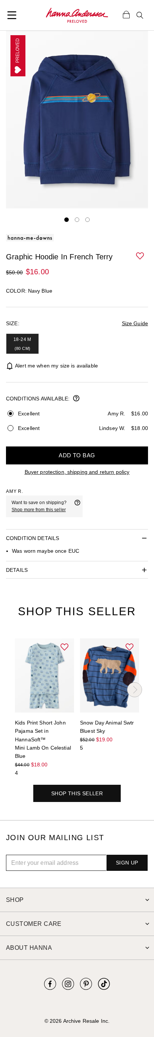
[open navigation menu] (11, 15)
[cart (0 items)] (126, 14)
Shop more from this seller (39, 509)
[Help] (77, 506)
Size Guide (135, 323)
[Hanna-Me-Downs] (77, 15)
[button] (140, 256)
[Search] (140, 15)
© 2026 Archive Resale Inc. (77, 1021)
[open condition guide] (76, 399)
